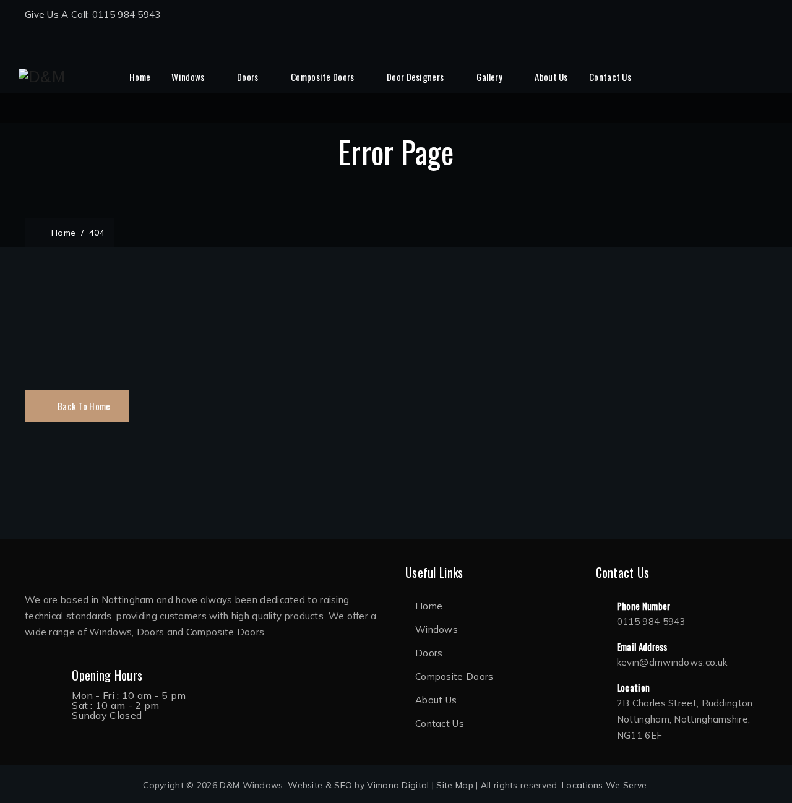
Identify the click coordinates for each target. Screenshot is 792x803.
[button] (77, 406)
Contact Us (610, 77)
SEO (343, 785)
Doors (248, 77)
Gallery (489, 77)
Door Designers (415, 77)
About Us (551, 77)
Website (305, 785)
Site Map (454, 785)
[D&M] (42, 76)
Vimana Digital (398, 785)
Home (139, 77)
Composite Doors (323, 77)
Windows (187, 77)
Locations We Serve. (605, 785)
